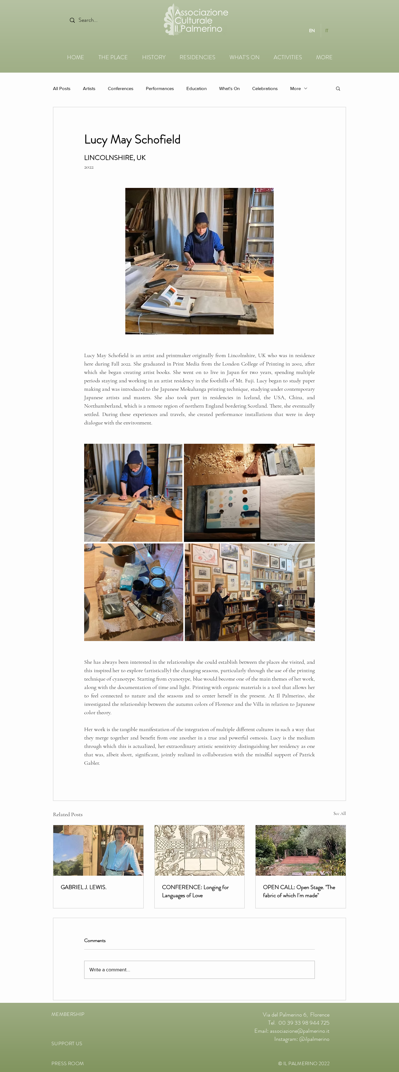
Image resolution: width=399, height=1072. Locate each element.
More (295, 88)
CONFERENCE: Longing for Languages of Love (195, 891)
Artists (89, 88)
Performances (160, 88)
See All (340, 813)
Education (196, 88)
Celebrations (265, 88)
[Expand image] (133, 493)
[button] (338, 88)
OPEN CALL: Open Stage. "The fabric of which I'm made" (299, 891)
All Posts (61, 88)
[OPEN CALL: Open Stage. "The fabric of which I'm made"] (301, 850)
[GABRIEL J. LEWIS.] (98, 850)
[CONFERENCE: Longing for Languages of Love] (200, 850)
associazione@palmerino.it (299, 1031)
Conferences (120, 88)
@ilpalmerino (314, 1039)
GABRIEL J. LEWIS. (84, 887)
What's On (229, 88)
